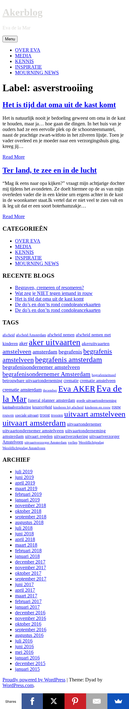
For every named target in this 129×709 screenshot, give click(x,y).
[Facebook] (32, 701)
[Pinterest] (75, 701)
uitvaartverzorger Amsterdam (45, 442)
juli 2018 (24, 528)
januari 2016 (27, 657)
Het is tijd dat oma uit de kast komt (59, 105)
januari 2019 (27, 499)
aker (23, 343)
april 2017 (25, 590)
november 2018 (30, 505)
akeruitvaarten (96, 343)
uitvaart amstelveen (95, 414)
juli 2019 (24, 471)
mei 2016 (24, 652)
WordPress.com (18, 685)
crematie (71, 380)
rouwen (8, 415)
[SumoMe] (118, 701)
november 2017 (30, 567)
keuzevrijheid (42, 407)
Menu (10, 39)
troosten (57, 415)
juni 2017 (24, 584)
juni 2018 (24, 533)
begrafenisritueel (104, 375)
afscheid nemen (61, 335)
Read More (14, 157)
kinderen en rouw (98, 407)
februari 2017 (28, 601)
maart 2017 (26, 595)
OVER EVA (27, 50)
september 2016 (30, 629)
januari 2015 (27, 669)
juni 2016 (24, 646)
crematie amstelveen (98, 380)
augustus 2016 (29, 635)
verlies (72, 442)
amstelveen (17, 351)
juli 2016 (24, 640)
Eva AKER (76, 388)
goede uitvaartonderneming (96, 400)
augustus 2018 (29, 522)
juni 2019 (24, 477)
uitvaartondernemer (84, 424)
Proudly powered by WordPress (34, 679)
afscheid (9, 335)
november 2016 (30, 618)
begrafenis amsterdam (68, 359)
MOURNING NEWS (37, 72)
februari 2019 (28, 494)
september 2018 (30, 516)
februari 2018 (28, 550)
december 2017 (30, 562)
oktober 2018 (28, 511)
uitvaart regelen (39, 436)
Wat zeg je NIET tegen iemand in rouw (54, 293)
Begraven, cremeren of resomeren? (49, 287)
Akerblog (23, 12)
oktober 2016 (28, 624)
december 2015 (30, 663)
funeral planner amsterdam (51, 400)
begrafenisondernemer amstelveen (41, 367)
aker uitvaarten (54, 342)
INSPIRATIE (28, 67)
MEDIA (23, 55)
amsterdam (45, 352)
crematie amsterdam (22, 390)
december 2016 (30, 612)
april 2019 (25, 483)
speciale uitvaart (27, 415)
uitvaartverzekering (71, 436)
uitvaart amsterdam (34, 423)
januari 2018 (27, 556)
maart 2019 (26, 488)
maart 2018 (26, 545)
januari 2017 (27, 607)
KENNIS (24, 61)
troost (45, 415)
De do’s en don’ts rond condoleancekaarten (58, 304)
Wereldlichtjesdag (91, 442)
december (50, 390)
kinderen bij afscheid (68, 407)
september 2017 (30, 578)
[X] (53, 701)
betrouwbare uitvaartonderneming (32, 380)
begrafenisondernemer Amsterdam (46, 373)
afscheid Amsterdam (31, 335)
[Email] (97, 701)
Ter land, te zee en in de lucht (50, 170)
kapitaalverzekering (17, 407)
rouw (116, 407)
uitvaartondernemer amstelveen (33, 430)
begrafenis (70, 352)
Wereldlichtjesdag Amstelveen (24, 448)
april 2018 (25, 539)
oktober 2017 (28, 573)
